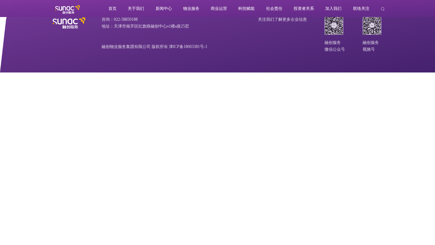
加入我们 (333, 8)
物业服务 (191, 8)
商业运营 (219, 8)
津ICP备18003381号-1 (188, 46)
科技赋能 (246, 8)
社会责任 (274, 8)
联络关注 (361, 8)
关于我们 (136, 8)
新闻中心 (164, 8)
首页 (112, 8)
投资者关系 (304, 8)
